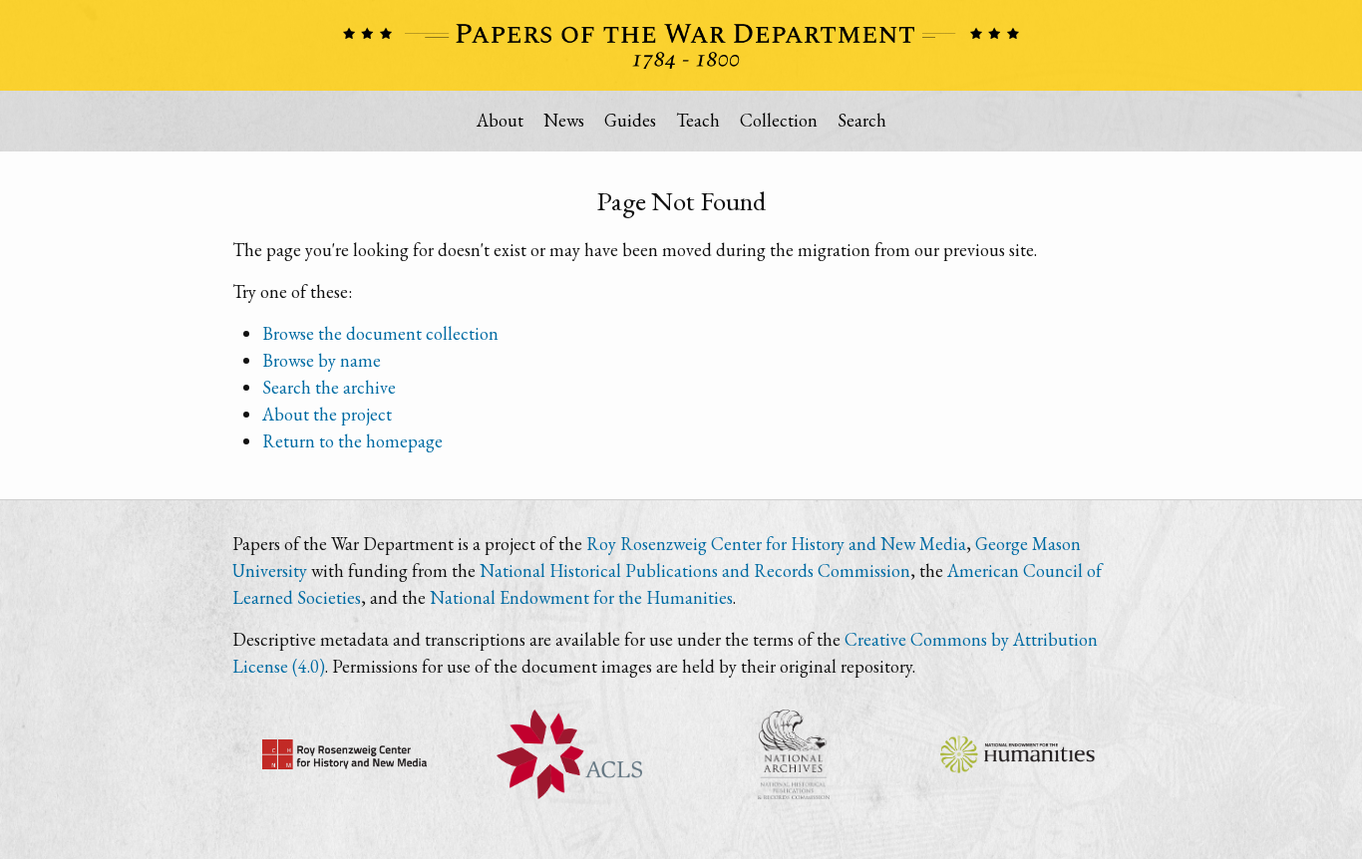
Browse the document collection (380, 333)
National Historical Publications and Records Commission (695, 570)
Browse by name (321, 360)
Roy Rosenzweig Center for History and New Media (776, 543)
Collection (779, 120)
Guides (630, 120)
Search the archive (329, 387)
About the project (327, 414)
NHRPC (793, 754)
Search (862, 120)
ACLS (569, 754)
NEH (1017, 754)
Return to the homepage (352, 441)
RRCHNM (344, 754)
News (563, 120)
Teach (698, 120)
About (500, 120)
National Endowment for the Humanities (581, 597)
